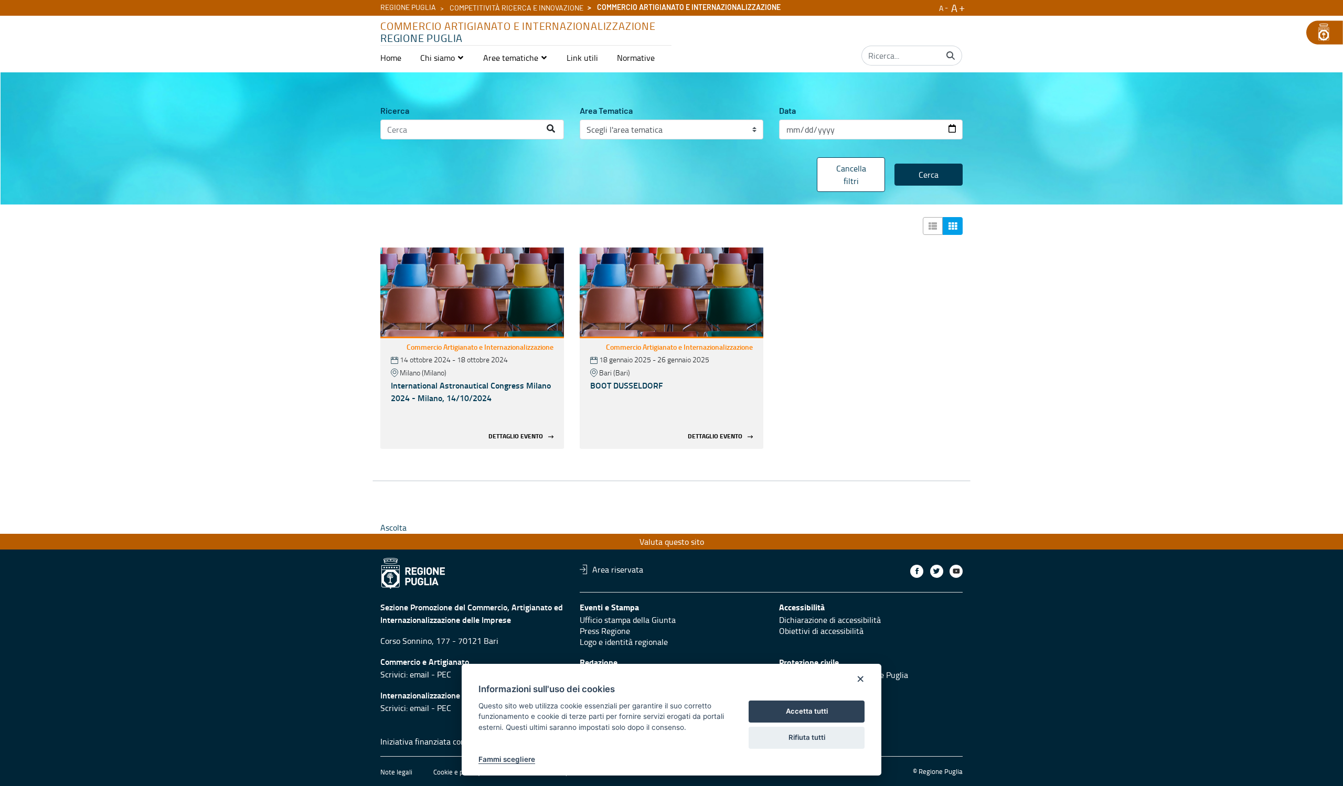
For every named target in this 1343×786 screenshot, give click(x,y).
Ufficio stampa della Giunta (628, 620)
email (419, 674)
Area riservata (617, 569)
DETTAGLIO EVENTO (515, 436)
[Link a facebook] (916, 571)
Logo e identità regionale (624, 642)
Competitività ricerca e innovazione (516, 8)
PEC (444, 674)
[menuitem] (390, 57)
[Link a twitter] (936, 571)
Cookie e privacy (457, 772)
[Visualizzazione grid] (953, 226)
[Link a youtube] (956, 571)
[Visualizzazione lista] (933, 226)
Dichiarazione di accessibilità (830, 620)
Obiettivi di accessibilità (821, 631)
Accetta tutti (807, 711)
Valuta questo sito (671, 541)
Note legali (396, 772)
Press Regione (605, 631)
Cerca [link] (929, 174)
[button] (442, 57)
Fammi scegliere (506, 759)
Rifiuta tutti (806, 737)
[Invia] (950, 55)
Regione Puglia (408, 8)
